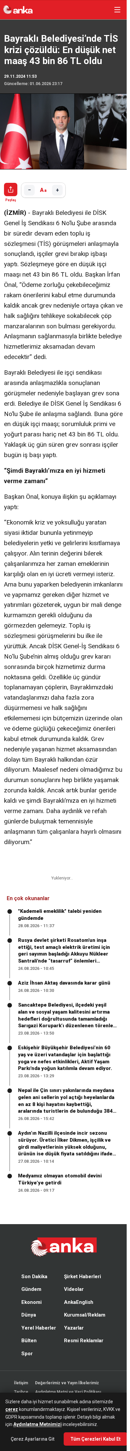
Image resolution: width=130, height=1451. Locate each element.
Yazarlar (74, 1328)
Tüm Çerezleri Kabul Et (95, 1439)
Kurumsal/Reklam (84, 1315)
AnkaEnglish (78, 1302)
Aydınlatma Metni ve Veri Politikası (68, 1392)
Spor (27, 1354)
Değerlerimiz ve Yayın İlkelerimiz (67, 1383)
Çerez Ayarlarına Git (32, 1439)
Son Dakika (34, 1277)
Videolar (74, 1289)
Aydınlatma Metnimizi (37, 1424)
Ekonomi (31, 1302)
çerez (11, 1409)
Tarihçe (21, 1392)
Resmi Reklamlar (83, 1341)
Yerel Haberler (38, 1328)
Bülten (29, 1341)
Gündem (31, 1289)
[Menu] (117, 9)
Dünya (28, 1315)
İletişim (21, 1383)
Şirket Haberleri (82, 1277)
